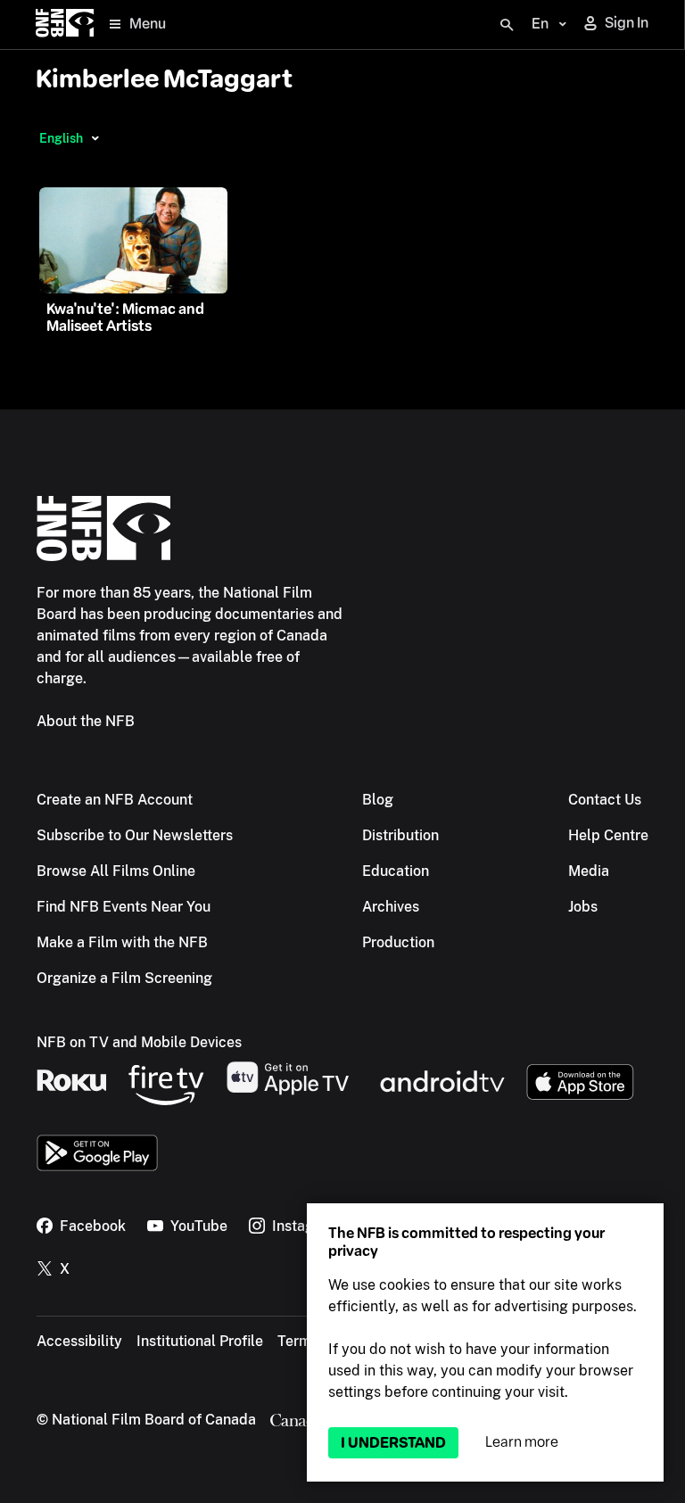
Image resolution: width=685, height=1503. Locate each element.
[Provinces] (95, 138)
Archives (390, 906)
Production (398, 942)
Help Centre (608, 835)
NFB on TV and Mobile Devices (139, 1042)
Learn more (521, 1441)
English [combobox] (61, 138)
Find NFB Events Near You (123, 906)
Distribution (400, 835)
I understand (393, 1442)
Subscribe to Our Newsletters (135, 835)
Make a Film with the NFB (122, 942)
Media (588, 871)
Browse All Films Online (116, 871)
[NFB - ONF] (65, 24)
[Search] (506, 25)
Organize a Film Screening (124, 978)
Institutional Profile (199, 1341)
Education (395, 871)
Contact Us (604, 799)
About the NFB (86, 721)
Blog (377, 799)
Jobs (583, 906)
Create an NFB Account (115, 799)
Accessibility (79, 1341)
